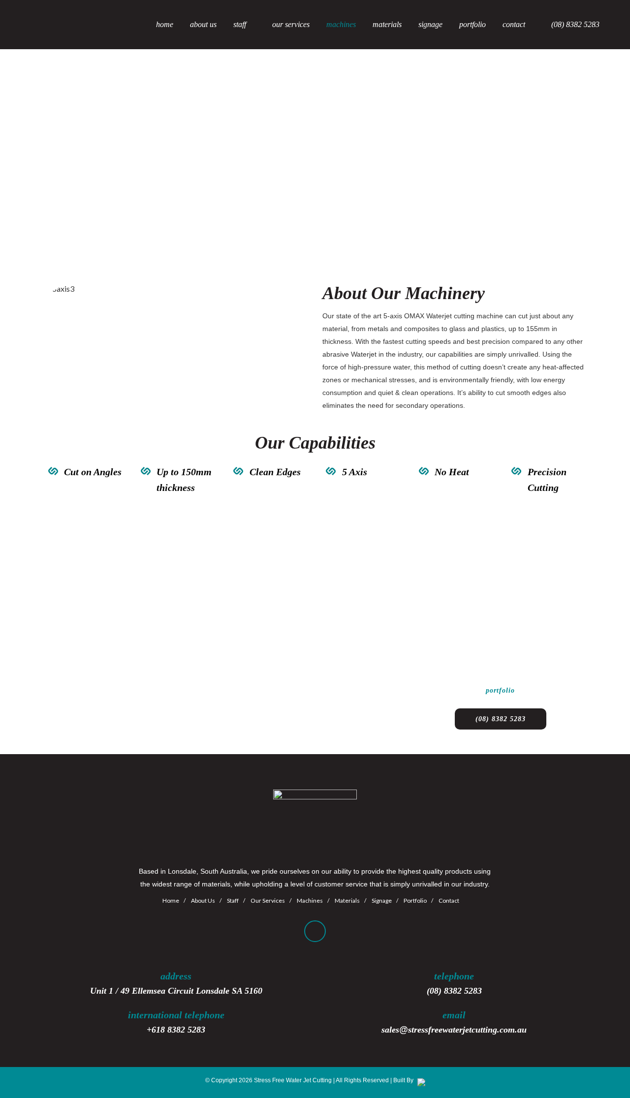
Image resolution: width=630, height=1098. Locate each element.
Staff (233, 900)
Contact (449, 900)
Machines (310, 900)
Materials (347, 900)
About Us (203, 900)
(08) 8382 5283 (500, 719)
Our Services (268, 900)
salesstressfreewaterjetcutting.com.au (454, 1030)
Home (170, 900)
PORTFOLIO (500, 690)
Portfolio (415, 900)
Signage (382, 900)
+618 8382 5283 (176, 1030)
